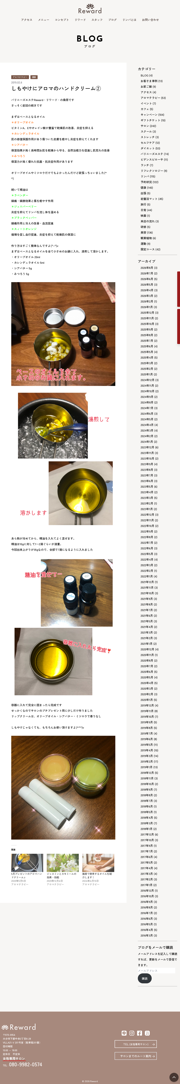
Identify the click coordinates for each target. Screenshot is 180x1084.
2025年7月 (147, 340)
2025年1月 (147, 374)
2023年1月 (147, 509)
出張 (143, 193)
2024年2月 (147, 436)
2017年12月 (147, 834)
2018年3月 (147, 823)
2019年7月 (147, 733)
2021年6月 (147, 615)
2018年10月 (147, 784)
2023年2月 (147, 503)
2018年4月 (147, 817)
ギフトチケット (150, 120)
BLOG (144, 75)
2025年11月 (147, 318)
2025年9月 (147, 329)
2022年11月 (147, 520)
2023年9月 (147, 464)
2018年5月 (147, 812)
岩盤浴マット (149, 199)
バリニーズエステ (152, 154)
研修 (143, 227)
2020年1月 (147, 700)
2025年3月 (147, 363)
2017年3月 (147, 873)
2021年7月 (147, 610)
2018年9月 (147, 789)
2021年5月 (147, 621)
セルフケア (148, 142)
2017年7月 (147, 851)
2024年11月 (147, 385)
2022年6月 (147, 548)
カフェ (145, 109)
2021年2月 (147, 638)
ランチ (145, 165)
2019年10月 (147, 716)
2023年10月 (147, 458)
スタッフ (97, 20)
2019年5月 (147, 744)
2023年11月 (147, 453)
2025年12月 (147, 312)
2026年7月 (147, 273)
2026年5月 (147, 284)
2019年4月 (147, 750)
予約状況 (146, 182)
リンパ (145, 176)
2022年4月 (147, 559)
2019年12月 (147, 705)
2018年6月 (147, 806)
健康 (34, 77)
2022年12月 (147, 514)
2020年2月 (147, 694)
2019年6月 (147, 739)
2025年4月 (147, 357)
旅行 (143, 204)
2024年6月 (147, 413)
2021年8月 (147, 604)
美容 (143, 232)
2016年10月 (147, 896)
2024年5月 (147, 419)
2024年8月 (147, 402)
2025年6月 (147, 346)
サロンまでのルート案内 (135, 1056)
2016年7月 (147, 913)
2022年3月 (147, 565)
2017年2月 (147, 879)
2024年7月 (147, 408)
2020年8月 (147, 660)
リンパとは (129, 20)
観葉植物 (146, 238)
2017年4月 (147, 868)
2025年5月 (147, 352)
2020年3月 (147, 688)
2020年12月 (147, 649)
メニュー (43, 20)
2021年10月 (147, 593)
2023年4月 (147, 492)
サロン (145, 126)
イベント (146, 103)
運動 (143, 243)
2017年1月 (147, 885)
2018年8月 (147, 795)
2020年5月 (147, 677)
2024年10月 (148, 391)
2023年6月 (147, 481)
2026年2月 (147, 301)
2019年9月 (147, 722)
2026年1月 (147, 307)
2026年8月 (147, 267)
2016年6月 (147, 918)
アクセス (26, 20)
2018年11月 (147, 778)
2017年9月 (147, 845)
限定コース (148, 249)
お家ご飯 (146, 86)
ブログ (112, 20)
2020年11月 (147, 655)
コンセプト (62, 20)
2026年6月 (147, 279)
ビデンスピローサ (152, 159)
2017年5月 (147, 862)
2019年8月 (147, 728)
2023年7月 (147, 475)
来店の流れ (148, 221)
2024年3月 (147, 430)
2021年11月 (147, 587)
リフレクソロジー (152, 171)
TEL (135, 1044)
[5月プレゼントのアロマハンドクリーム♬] (27, 863)
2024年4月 (147, 425)
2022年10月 (147, 526)
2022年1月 (147, 576)
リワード (80, 20)
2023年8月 (147, 469)
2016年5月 (147, 924)
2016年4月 (147, 930)
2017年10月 (147, 840)
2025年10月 (147, 324)
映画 (143, 215)
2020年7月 (147, 666)
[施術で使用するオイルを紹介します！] (98, 863)
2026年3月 (147, 296)
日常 (143, 210)
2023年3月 (147, 498)
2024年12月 (148, 380)
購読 (144, 978)
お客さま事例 (149, 81)
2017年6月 (147, 857)
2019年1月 (147, 767)
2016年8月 (147, 907)
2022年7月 (147, 542)
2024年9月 (147, 397)
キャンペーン (149, 114)
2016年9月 (147, 902)
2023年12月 (147, 447)
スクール (146, 131)
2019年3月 (147, 756)
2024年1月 (147, 441)
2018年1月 (147, 829)
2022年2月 (147, 570)
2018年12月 (147, 772)
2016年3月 (147, 935)
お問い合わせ (150, 20)
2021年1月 (147, 643)
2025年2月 (147, 368)
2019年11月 (147, 711)
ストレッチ (148, 137)
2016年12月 (147, 890)
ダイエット (148, 148)
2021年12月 (147, 582)
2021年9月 (147, 599)
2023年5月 (147, 486)
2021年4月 (147, 627)
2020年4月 (147, 683)
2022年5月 (147, 554)
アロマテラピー (20, 77)
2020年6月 (147, 671)
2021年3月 (147, 632)
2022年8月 (147, 537)
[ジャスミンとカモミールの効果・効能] (63, 863)
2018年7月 (147, 801)
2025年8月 (147, 335)
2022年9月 (147, 531)
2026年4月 (147, 290)
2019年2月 (147, 761)
